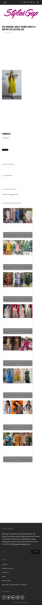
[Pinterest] (30, 2)
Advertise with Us (7, 568)
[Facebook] (22, 2)
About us (5, 564)
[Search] (38, 2)
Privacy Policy (6, 580)
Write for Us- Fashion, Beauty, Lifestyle (14, 585)
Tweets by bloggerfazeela (10, 194)
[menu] (5, 2)
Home (3, 576)
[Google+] (27, 2)
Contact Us (5, 572)
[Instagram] (33, 2)
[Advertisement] (21, 54)
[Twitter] (25, 2)
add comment (9, 32)
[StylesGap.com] (21, 13)
